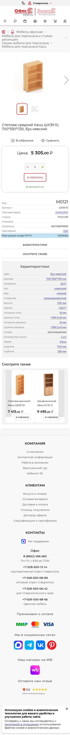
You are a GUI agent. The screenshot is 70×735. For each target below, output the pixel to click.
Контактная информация (35, 457)
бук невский (58, 273)
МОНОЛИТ (61, 212)
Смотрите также (35, 253)
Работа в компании (35, 462)
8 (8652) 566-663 (35, 556)
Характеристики (35, 244)
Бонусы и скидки (35, 493)
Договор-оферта (35, 515)
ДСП (63, 283)
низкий (61, 293)
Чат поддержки (38, 541)
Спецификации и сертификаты (35, 520)
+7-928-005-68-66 (35, 599)
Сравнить (52, 140)
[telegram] (29, 645)
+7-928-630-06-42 (35, 588)
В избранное (24, 140)
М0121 (62, 201)
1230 (65, 231)
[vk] (18, 645)
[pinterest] (51, 645)
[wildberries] (35, 670)
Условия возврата (35, 499)
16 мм (63, 312)
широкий (60, 288)
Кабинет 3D (35, 473)
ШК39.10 (63, 207)
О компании (35, 452)
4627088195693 (59, 226)
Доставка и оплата (35, 504)
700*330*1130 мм (56, 278)
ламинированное (55, 298)
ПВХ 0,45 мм (58, 317)
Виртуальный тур (35, 468)
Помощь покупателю (35, 510)
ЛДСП (62, 307)
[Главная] (3, 32)
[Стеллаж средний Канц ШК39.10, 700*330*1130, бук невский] (35, 76)
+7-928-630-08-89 (35, 578)
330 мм (62, 351)
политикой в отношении (22, 724)
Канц (63, 341)
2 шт (63, 336)
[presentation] (9, 393)
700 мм (61, 346)
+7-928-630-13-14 (35, 567)
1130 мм (61, 302)
